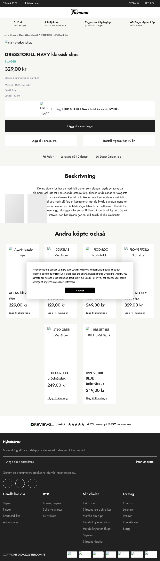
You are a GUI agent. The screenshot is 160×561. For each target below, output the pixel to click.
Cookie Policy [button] (90, 278)
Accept (80, 290)
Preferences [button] (70, 282)
